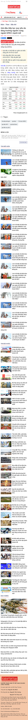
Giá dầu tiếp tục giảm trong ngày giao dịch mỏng (14, 61)
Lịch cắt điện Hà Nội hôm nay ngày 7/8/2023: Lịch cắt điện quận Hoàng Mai (19, 183)
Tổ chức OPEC (22, 121)
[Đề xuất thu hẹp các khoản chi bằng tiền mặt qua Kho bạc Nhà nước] (6, 419)
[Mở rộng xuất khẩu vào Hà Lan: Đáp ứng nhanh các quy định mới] (6, 444)
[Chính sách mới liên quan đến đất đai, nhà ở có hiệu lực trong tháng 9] (6, 499)
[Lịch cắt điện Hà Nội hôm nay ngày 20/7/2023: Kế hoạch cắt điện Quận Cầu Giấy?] (6, 305)
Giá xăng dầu (13, 21)
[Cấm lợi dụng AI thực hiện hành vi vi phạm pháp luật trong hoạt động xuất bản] (6, 557)
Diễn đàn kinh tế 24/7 (9, 17)
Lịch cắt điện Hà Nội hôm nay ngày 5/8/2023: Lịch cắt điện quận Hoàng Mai (19, 208)
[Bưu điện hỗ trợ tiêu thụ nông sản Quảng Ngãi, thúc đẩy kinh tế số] (6, 468)
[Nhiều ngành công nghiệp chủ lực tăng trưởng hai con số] (6, 549)
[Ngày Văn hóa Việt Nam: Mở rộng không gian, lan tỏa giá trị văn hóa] (6, 483)
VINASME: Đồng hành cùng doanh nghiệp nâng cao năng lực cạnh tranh (19, 566)
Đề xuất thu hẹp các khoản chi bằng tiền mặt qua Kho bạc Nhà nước (19, 418)
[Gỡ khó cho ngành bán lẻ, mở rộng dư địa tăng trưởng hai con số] (6, 574)
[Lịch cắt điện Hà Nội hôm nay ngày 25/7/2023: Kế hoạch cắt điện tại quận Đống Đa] (6, 266)
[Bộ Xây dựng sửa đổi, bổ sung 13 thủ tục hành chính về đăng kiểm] (6, 385)
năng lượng (11, 72)
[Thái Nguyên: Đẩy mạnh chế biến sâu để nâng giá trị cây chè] (6, 582)
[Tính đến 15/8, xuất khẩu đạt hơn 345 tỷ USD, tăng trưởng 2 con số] (6, 436)
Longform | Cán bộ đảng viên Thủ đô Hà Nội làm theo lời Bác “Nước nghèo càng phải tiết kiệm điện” (14, 173)
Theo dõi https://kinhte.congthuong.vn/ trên (23, 35)
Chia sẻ (4, 38)
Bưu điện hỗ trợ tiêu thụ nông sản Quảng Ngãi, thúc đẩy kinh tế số (19, 467)
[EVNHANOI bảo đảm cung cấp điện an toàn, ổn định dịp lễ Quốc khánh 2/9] (6, 350)
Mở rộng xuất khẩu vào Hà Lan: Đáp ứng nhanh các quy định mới (19, 443)
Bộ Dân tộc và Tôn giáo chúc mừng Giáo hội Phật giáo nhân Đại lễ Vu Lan (19, 506)
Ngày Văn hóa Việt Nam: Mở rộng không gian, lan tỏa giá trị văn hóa (19, 483)
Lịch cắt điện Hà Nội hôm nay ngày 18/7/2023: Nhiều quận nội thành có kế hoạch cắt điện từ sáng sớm (14, 326)
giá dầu (14, 121)
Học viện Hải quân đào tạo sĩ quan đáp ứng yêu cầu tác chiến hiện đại (19, 376)
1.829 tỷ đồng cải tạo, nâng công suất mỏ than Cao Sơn (19, 191)
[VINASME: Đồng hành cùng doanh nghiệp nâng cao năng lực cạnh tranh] (6, 566)
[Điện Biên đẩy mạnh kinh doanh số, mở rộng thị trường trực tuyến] (6, 393)
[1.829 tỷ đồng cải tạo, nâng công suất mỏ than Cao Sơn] (6, 191)
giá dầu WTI (5, 124)
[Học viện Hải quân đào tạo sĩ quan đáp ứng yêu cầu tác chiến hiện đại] (6, 377)
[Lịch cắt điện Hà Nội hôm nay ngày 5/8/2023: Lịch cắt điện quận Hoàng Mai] (6, 209)
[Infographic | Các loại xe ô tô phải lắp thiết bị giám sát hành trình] (6, 369)
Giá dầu (3, 65)
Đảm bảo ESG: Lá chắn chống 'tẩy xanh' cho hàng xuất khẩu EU (19, 410)
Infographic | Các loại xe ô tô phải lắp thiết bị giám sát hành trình (19, 368)
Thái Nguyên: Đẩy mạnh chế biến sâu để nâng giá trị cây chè (19, 581)
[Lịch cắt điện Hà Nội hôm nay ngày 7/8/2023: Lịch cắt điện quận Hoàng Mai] (6, 184)
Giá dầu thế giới (6, 121)
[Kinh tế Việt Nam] (14, 7)
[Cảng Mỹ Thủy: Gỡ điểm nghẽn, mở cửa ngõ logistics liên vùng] (6, 452)
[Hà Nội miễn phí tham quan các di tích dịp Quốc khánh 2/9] (6, 541)
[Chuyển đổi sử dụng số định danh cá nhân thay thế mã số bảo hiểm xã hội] (6, 426)
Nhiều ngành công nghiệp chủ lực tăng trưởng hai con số (18, 548)
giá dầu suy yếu (6, 127)
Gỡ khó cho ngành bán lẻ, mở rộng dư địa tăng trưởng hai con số (19, 573)
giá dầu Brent (13, 124)
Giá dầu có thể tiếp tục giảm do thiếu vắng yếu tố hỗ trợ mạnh (14, 51)
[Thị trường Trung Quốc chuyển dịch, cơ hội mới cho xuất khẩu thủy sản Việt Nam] (6, 359)
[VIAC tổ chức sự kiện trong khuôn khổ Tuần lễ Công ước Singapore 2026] (6, 401)
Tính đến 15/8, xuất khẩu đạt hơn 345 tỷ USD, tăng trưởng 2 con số (19, 435)
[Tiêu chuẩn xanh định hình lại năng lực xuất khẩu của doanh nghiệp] (6, 515)
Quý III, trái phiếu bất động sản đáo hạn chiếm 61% (19, 491)
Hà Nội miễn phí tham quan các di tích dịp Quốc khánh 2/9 (19, 540)
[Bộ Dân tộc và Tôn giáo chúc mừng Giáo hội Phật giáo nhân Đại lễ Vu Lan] (6, 507)
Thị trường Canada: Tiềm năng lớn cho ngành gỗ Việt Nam (19, 522)
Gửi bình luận (23, 142)
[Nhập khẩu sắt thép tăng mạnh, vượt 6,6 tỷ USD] (6, 460)
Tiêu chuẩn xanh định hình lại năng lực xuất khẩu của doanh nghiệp (19, 514)
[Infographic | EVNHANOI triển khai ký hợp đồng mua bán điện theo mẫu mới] (6, 590)
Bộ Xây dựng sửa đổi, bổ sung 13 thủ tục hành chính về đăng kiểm (19, 384)
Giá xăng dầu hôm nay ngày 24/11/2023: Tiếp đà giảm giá (12, 56)
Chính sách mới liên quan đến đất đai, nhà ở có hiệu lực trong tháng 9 (19, 498)
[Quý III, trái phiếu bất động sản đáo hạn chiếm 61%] (6, 491)
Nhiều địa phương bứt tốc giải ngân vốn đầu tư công (19, 475)
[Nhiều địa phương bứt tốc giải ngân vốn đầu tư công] (6, 475)
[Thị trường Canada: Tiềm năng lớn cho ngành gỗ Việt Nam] (6, 523)
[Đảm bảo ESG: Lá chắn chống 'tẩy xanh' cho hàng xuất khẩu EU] (6, 411)
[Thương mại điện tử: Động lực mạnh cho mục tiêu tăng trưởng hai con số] (6, 531)
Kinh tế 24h (20, 17)
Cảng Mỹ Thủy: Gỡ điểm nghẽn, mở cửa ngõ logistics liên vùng (19, 451)
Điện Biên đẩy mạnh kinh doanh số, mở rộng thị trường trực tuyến (19, 392)
